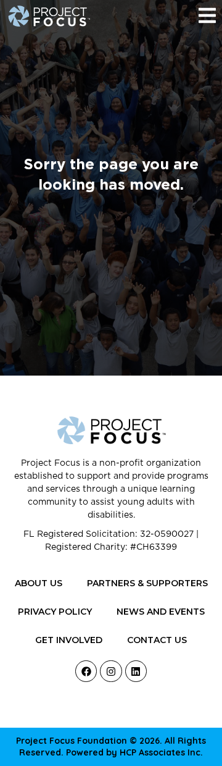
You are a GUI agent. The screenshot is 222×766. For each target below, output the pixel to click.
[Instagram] (110, 671)
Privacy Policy (55, 611)
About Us (38, 583)
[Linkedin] (136, 671)
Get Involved (68, 640)
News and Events (161, 611)
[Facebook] (86, 671)
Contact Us (157, 640)
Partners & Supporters (147, 583)
